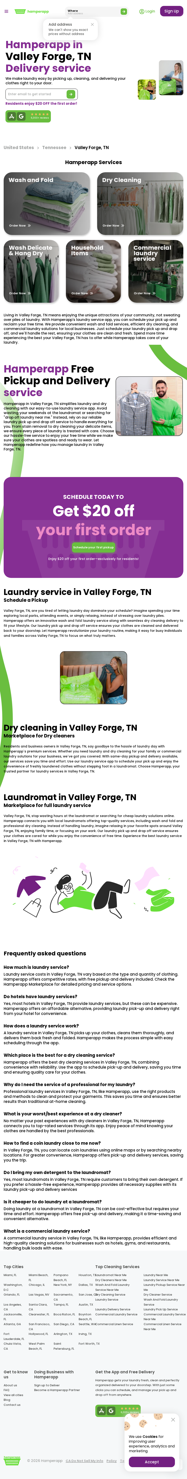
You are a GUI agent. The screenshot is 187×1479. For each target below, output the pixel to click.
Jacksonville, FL (13, 1316)
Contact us (12, 1405)
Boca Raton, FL (64, 1314)
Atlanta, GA (12, 1324)
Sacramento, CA (63, 1297)
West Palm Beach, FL (37, 1346)
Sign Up (171, 11)
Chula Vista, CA (12, 1346)
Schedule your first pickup (93, 547)
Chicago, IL (37, 1285)
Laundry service (106, 1300)
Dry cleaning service (110, 1295)
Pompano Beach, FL (61, 1277)
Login (150, 11)
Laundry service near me (161, 1280)
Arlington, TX (63, 1334)
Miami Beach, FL (38, 1277)
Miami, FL (10, 1275)
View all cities (13, 1395)
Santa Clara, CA (38, 1307)
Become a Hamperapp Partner (57, 1390)
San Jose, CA (88, 1295)
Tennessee (54, 148)
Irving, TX (85, 1334)
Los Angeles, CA (13, 1307)
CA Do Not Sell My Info (84, 1460)
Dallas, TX (86, 1285)
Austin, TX (86, 1305)
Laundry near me (156, 1275)
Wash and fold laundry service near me (112, 1287)
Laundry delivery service (112, 1309)
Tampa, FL (61, 1305)
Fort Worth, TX (89, 1344)
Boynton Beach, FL (85, 1316)
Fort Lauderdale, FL (14, 1336)
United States (19, 148)
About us (10, 1385)
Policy (111, 1460)
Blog (7, 1400)
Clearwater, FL (39, 1314)
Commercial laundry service (116, 1314)
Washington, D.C (13, 1287)
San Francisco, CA (39, 1326)
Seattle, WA (87, 1324)
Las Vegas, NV (39, 1295)
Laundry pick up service (161, 1309)
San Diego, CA (64, 1324)
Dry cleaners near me (111, 1280)
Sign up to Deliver (47, 1385)
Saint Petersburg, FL (64, 1346)
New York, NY (63, 1285)
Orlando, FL (12, 1295)
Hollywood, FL (38, 1334)
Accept (152, 1462)
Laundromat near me (111, 1275)
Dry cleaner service (158, 1295)
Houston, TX (87, 1275)
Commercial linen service (114, 1324)
